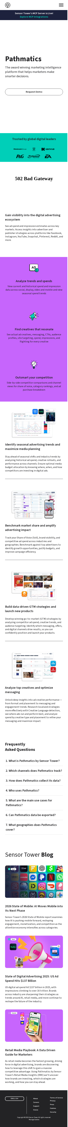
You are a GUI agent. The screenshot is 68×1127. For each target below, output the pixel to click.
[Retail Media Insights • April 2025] (34, 1046)
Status (35, 1110)
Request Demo (34, 92)
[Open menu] (61, 5)
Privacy (52, 1101)
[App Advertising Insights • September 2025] (34, 969)
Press (52, 1104)
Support (36, 1106)
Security (53, 1112)
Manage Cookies (34, 1120)
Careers (36, 1102)
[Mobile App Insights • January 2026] (34, 897)
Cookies (53, 1108)
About (35, 1098)
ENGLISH (14, 1098)
